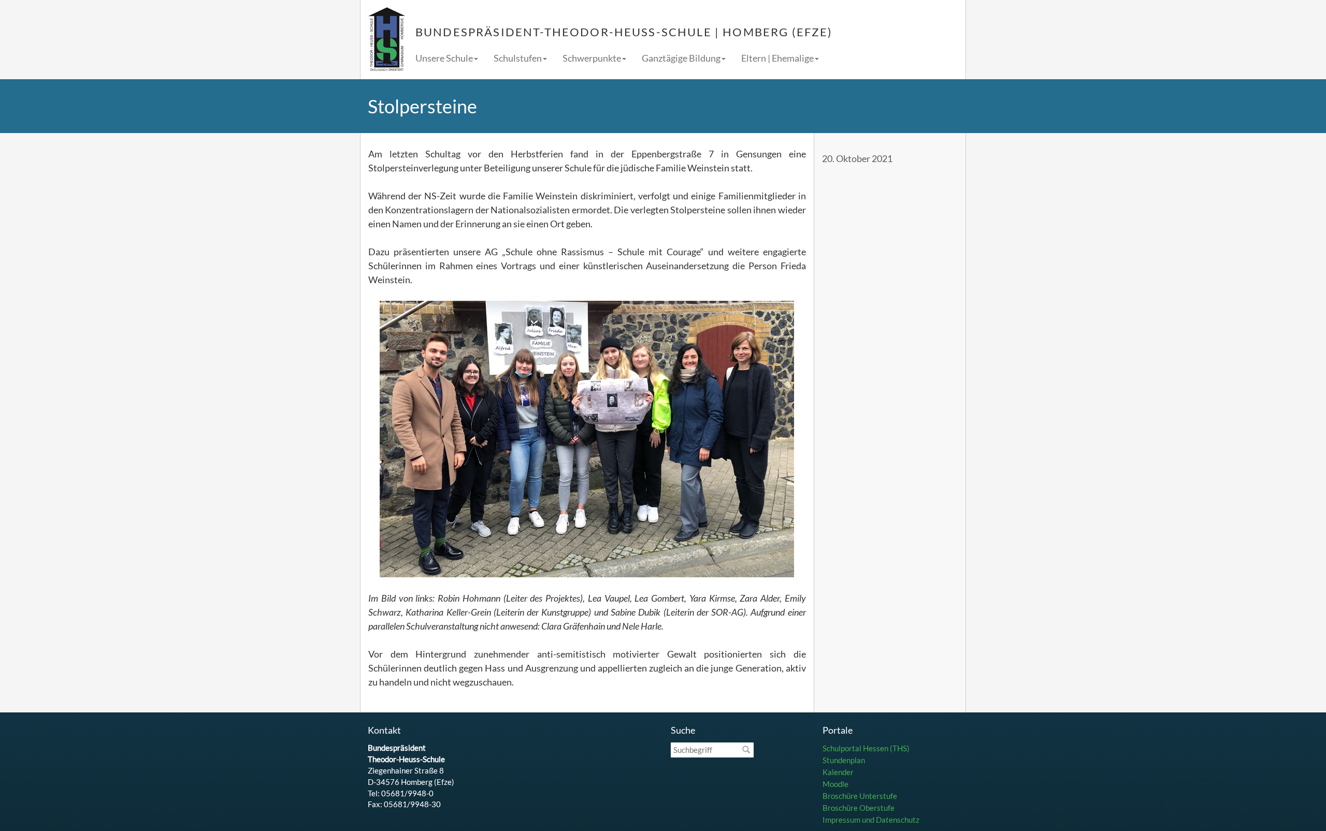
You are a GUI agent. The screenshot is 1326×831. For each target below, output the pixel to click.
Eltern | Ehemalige (777, 58)
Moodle (835, 784)
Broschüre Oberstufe (859, 807)
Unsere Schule (444, 58)
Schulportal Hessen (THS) (866, 748)
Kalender (838, 772)
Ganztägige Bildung (681, 58)
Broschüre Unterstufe (860, 795)
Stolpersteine (422, 106)
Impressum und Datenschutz (871, 819)
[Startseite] (387, 40)
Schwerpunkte (592, 58)
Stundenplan (844, 760)
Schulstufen (518, 58)
